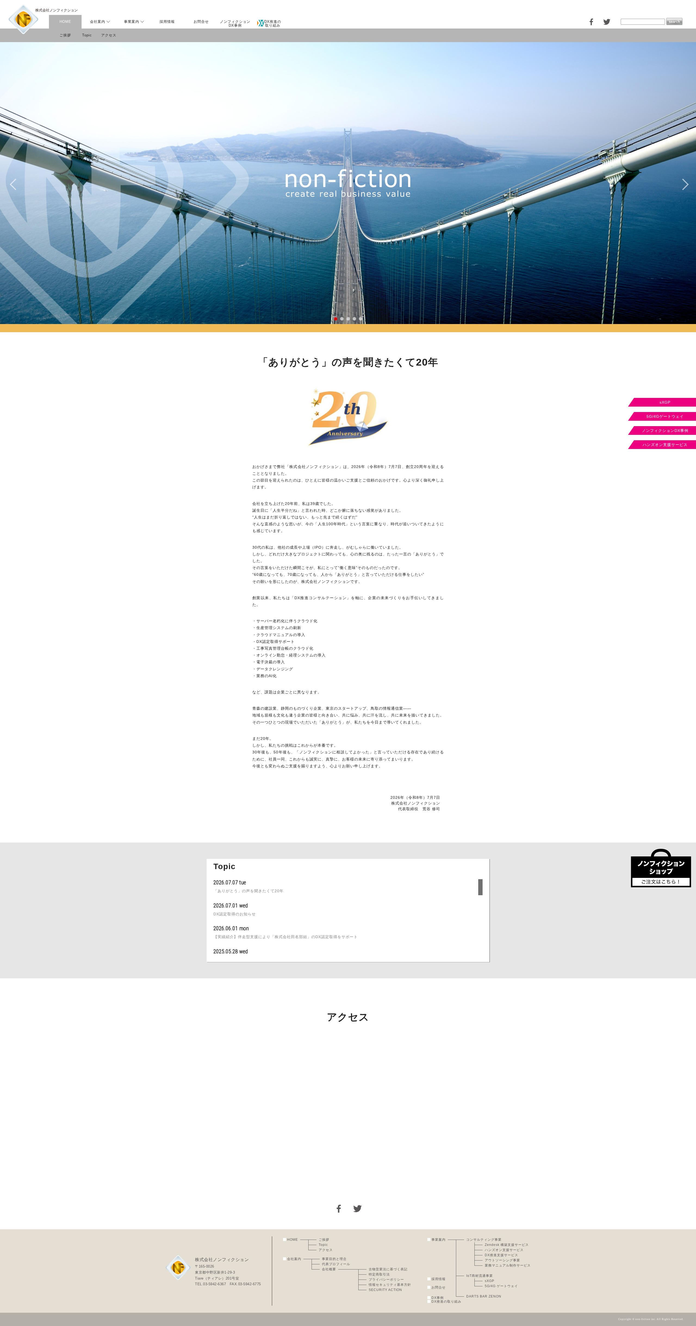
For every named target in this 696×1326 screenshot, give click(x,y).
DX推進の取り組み (446, 1301)
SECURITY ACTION (385, 1290)
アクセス (108, 35)
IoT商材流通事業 (479, 1276)
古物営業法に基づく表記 (388, 1269)
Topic (87, 35)
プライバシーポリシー (386, 1279)
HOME (65, 22)
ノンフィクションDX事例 (235, 23)
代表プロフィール (336, 1264)
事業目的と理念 (334, 1259)
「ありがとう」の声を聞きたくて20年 (248, 891)
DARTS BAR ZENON (483, 1296)
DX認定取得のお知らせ (234, 914)
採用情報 (167, 22)
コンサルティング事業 (484, 1240)
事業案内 (131, 22)
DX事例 (437, 1298)
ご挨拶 (65, 35)
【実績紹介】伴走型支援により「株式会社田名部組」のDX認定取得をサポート (285, 937)
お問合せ (201, 22)
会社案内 (97, 22)
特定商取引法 (379, 1274)
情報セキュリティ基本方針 (390, 1285)
